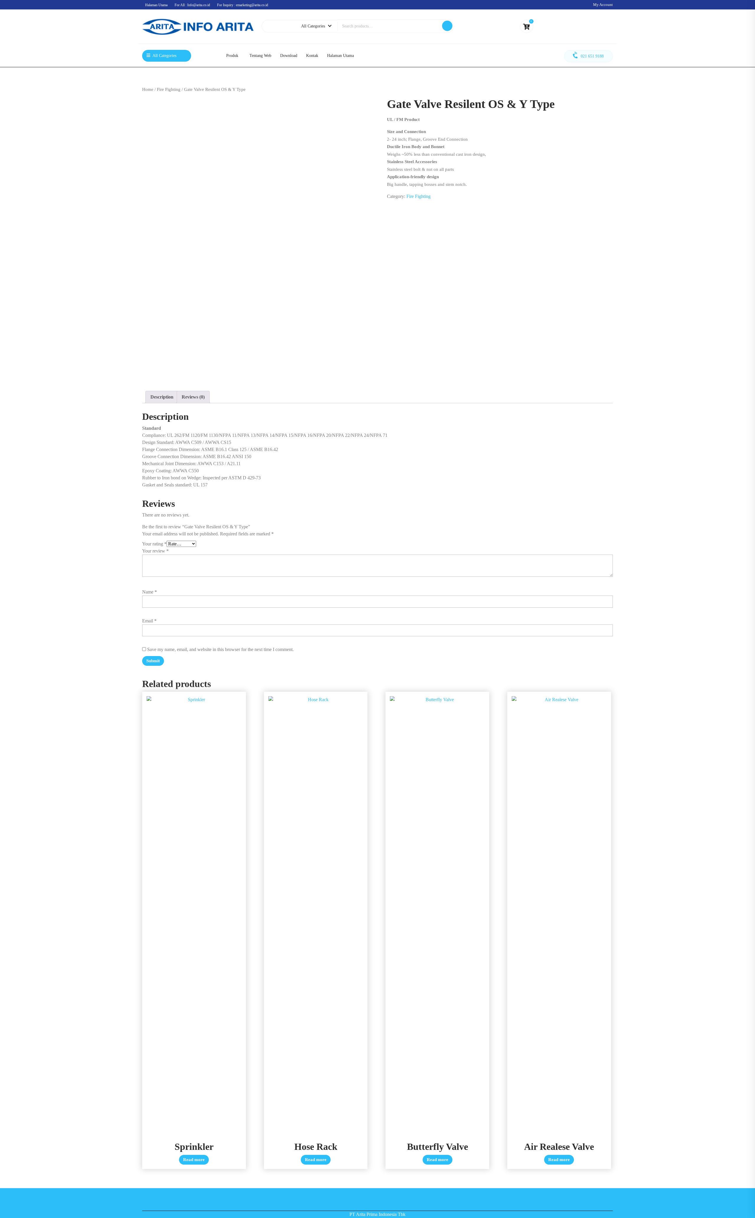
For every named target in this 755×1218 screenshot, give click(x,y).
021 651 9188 (592, 56)
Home (147, 89)
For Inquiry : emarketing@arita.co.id (242, 5)
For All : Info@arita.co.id (192, 5)
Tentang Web (260, 55)
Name (149, 591)
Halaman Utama (156, 5)
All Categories (313, 26)
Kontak (312, 55)
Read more (194, 1159)
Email (149, 620)
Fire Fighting (168, 89)
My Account (603, 4)
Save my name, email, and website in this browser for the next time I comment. (220, 649)
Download (288, 55)
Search (447, 26)
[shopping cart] (526, 27)
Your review (155, 550)
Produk (232, 55)
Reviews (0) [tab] (193, 396)
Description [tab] (161, 396)
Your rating (154, 543)
